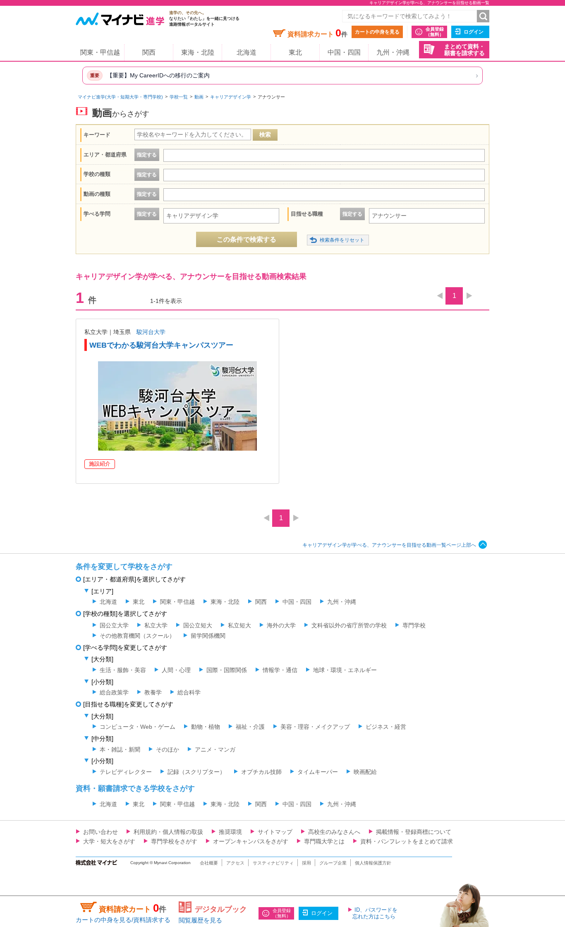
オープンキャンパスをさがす (250, 841)
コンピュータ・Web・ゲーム (137, 726)
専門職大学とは (324, 841)
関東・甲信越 (100, 52)
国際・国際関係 (226, 670)
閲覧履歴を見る (200, 920)
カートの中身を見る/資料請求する (123, 919)
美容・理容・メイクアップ (315, 726)
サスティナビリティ (273, 862)
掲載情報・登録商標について (413, 832)
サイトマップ (275, 832)
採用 (306, 862)
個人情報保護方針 (373, 862)
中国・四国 (344, 52)
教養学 (153, 692)
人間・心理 (176, 670)
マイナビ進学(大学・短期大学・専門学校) (120, 96)
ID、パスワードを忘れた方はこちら (374, 913)
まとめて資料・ (464, 50)
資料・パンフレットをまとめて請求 (406, 841)
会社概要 (209, 862)
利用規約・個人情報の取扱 (168, 832)
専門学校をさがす (174, 841)
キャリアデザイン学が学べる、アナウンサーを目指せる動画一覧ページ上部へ (389, 545)
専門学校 (414, 625)
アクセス (235, 862)
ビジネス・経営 (386, 726)
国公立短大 (197, 625)
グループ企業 (333, 862)
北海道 (246, 52)
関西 (149, 52)
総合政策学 (114, 692)
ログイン (474, 32)
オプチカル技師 (261, 771)
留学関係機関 (208, 635)
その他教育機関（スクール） (137, 635)
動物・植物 (205, 726)
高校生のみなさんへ (334, 832)
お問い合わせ (100, 832)
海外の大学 (281, 625)
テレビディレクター (126, 771)
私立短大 (239, 625)
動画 (198, 96)
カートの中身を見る (377, 32)
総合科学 (189, 692)
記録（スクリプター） (196, 771)
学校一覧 (179, 96)
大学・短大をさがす (109, 841)
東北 (295, 52)
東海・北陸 (197, 52)
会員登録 (435, 31)
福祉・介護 (250, 726)
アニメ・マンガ (215, 749)
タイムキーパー (317, 771)
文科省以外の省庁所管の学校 (349, 625)
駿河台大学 (150, 332)
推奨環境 (230, 832)
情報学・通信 (280, 670)
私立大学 (156, 625)
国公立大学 (114, 625)
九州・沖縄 (392, 52)
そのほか (167, 749)
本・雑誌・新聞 (120, 749)
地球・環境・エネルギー (345, 670)
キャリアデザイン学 (230, 96)
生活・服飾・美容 (123, 670)
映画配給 (365, 771)
